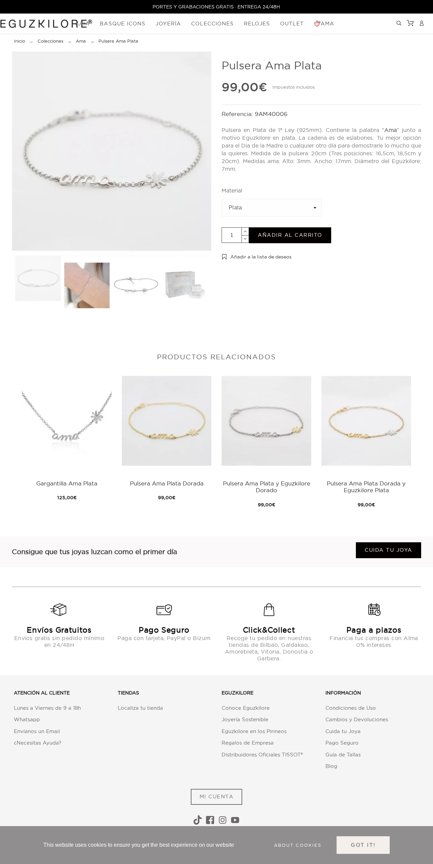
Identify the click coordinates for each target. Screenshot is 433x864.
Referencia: (238, 113)
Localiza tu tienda (140, 708)
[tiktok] (197, 820)
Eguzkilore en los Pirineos (254, 731)
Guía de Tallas (343, 754)
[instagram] (223, 820)
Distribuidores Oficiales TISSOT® (262, 754)
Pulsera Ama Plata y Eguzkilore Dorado (266, 487)
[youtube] (235, 820)
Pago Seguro (342, 743)
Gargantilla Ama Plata (66, 483)
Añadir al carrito (290, 235)
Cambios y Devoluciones (356, 719)
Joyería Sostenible (245, 719)
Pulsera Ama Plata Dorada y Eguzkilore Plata (366, 487)
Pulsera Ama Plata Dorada (167, 483)
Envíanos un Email (37, 731)
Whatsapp (27, 719)
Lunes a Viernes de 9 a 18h (47, 708)
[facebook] (210, 820)
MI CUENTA (217, 796)
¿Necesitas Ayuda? (37, 743)
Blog (331, 766)
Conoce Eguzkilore (246, 708)
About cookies (297, 845)
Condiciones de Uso (350, 708)
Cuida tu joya (388, 550)
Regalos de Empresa (248, 743)
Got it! (363, 845)
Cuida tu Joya (343, 731)
